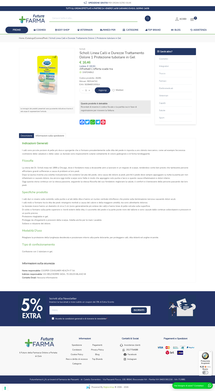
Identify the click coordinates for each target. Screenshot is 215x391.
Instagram (132, 359)
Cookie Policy (77, 354)
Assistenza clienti (132, 345)
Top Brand (154, 29)
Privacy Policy (97, 349)
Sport (161, 117)
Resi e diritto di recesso (77, 359)
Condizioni (77, 349)
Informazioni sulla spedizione (50, 135)
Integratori (164, 66)
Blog (177, 29)
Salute (162, 110)
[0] (191, 19)
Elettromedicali (166, 88)
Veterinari (86, 29)
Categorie (132, 29)
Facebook (132, 354)
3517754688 (132, 349)
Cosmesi (41, 29)
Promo (17, 29)
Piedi (45, 38)
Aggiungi (102, 90)
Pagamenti (97, 345)
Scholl (82, 49)
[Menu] (210, 352)
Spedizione (77, 345)
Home (21, 38)
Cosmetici (163, 58)
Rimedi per (109, 29)
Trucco (162, 73)
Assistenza (200, 29)
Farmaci (162, 81)
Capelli (162, 103)
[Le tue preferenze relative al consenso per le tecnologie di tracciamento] (5, 388)
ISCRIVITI (139, 310)
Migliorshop (108, 387)
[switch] (205, 372)
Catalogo (30, 38)
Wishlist (119, 90)
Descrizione (26, 135)
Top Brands (97, 359)
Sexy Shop (63, 29)
